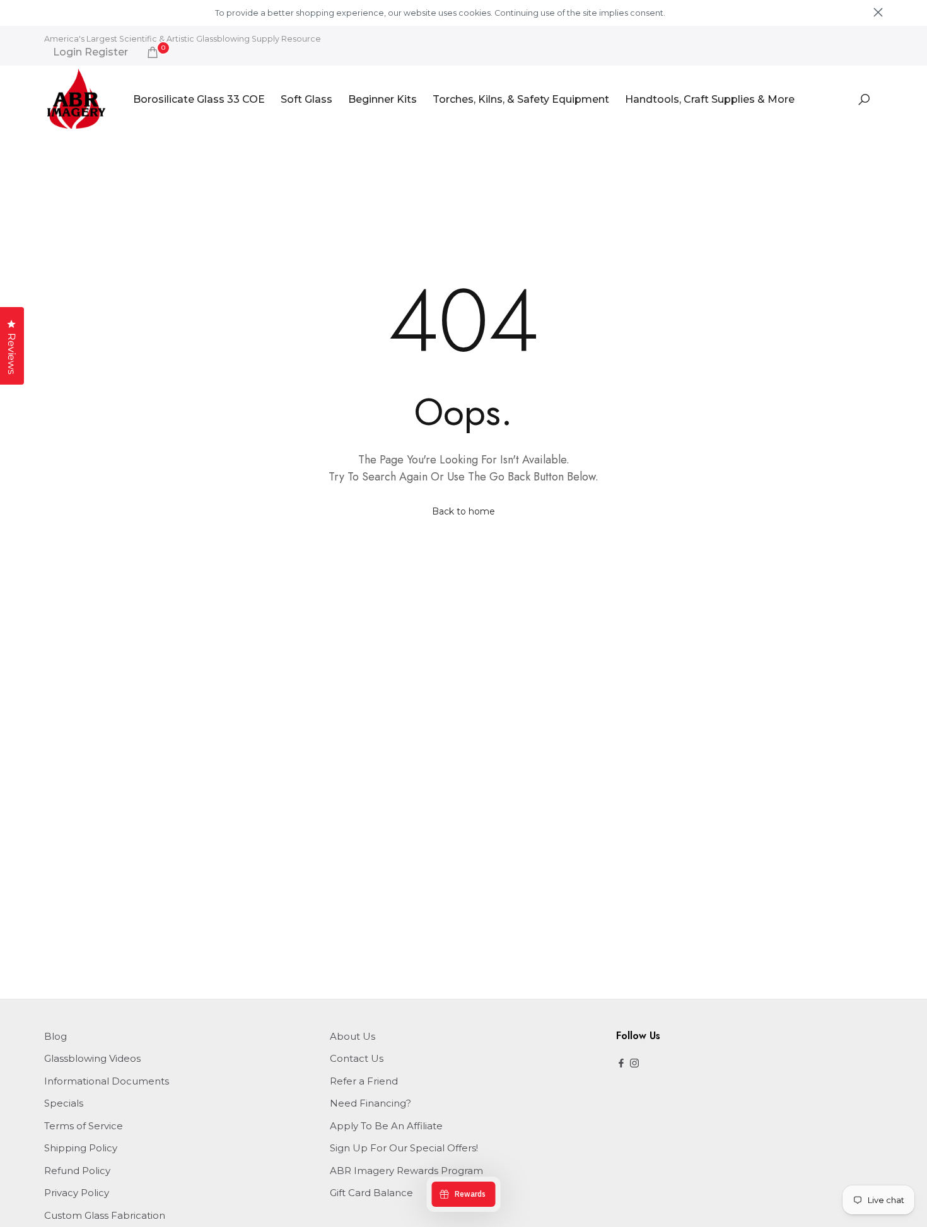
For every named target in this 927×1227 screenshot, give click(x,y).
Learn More (688, 13)
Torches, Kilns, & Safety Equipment (521, 99)
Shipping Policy (80, 1148)
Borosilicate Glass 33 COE (199, 99)
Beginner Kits (382, 99)
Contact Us (356, 1058)
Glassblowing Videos (92, 1058)
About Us (352, 1036)
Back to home (463, 511)
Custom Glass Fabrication (104, 1215)
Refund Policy (77, 1171)
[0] (153, 52)
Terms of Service (83, 1126)
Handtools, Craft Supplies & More (710, 99)
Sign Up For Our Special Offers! (404, 1148)
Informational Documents (106, 1081)
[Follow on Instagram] (634, 1064)
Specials (63, 1103)
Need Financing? (370, 1103)
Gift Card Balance (371, 1193)
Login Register (90, 52)
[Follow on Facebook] (621, 1064)
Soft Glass (306, 99)
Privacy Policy (76, 1193)
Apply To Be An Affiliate (386, 1126)
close (49, 12)
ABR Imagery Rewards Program (406, 1171)
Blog (55, 1036)
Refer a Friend (364, 1081)
